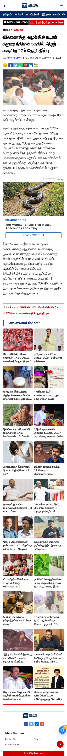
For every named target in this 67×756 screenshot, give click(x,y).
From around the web (23, 323)
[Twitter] (31, 724)
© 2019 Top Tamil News (34, 753)
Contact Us (10, 739)
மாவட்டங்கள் (33, 14)
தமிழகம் (7, 14)
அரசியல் (18, 14)
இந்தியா (46, 14)
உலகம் (56, 14)
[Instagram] (37, 724)
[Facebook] (26, 724)
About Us (38, 739)
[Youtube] (42, 724)
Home (6, 29)
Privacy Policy (12, 744)
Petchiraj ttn (14, 58)
